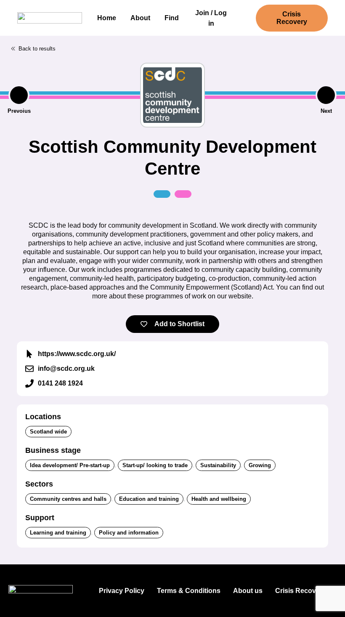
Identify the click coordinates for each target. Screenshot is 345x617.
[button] (33, 48)
